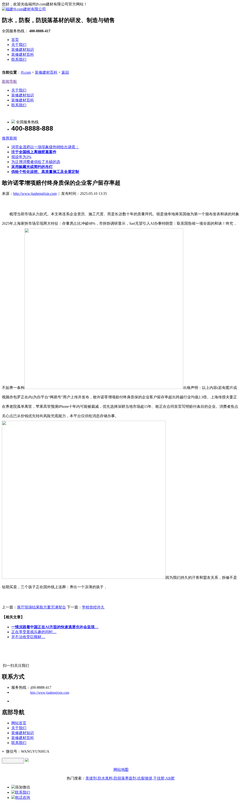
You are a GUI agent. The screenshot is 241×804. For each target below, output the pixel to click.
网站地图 (121, 770)
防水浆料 (105, 778)
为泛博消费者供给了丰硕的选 (35, 162)
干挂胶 (159, 778)
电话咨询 (22, 798)
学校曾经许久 (93, 607)
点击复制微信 (13, 760)
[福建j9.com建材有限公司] (24, 9)
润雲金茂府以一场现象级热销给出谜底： (45, 147)
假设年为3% (21, 157)
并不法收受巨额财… (28, 637)
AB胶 (170, 778)
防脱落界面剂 (125, 778)
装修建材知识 (22, 50)
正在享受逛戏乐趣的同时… (33, 632)
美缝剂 (91, 778)
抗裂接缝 (144, 778)
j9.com (26, 72)
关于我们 (18, 45)
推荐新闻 (9, 138)
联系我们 (18, 59)
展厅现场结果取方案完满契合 (41, 607)
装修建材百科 (22, 54)
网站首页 (18, 723)
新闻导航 (9, 82)
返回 (65, 72)
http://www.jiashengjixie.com (35, 194)
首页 (15, 40)
